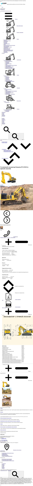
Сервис (1, 408)
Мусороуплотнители (7, 49)
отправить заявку (5, 237)
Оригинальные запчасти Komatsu (7, 459)
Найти (22, 139)
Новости (3, 467)
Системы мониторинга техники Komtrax (8, 460)
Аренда (3, 113)
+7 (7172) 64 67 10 (3, 440)
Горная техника (4, 453)
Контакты (3, 123)
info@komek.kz (2, 450)
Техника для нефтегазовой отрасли (7, 456)
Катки (5, 44)
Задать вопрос (13, 237)
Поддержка (3, 112)
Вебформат (9, 470)
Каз (2, 7)
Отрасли (3, 53)
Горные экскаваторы (5, 158)
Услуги (3, 120)
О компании (4, 463)
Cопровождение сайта (3, 470)
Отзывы (3, 465)
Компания (3, 115)
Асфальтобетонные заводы (9, 66)
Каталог (16, 19)
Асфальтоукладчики (7, 43)
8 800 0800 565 (2, 9)
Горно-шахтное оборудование (8, 50)
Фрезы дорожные (6, 46)
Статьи (3, 114)
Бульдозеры (5, 42)
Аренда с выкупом (3, 429)
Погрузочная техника (5, 455)
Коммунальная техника (7, 40)
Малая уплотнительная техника (10, 68)
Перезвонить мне (2, 441)
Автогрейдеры (6, 47)
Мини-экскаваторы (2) (7, 150)
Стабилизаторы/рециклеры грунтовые (9, 45)
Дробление (7, 76)
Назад (1, 140)
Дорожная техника (5, 454)
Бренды (3, 464)
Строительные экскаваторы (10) (8, 151)
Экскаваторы (6, 41)
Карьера (3, 468)
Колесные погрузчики (7, 48)
